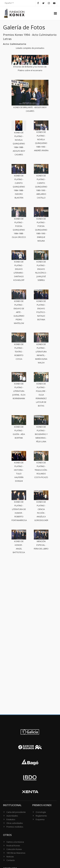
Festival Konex (13, 845)
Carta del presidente (16, 812)
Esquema (40, 819)
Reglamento (41, 815)
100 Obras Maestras (15, 852)
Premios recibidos (14, 826)
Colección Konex (14, 849)
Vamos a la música (15, 841)
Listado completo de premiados (30, 48)
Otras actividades (14, 823)
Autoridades (12, 815)
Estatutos (10, 819)
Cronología (41, 812)
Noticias (10, 856)
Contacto (10, 860)
